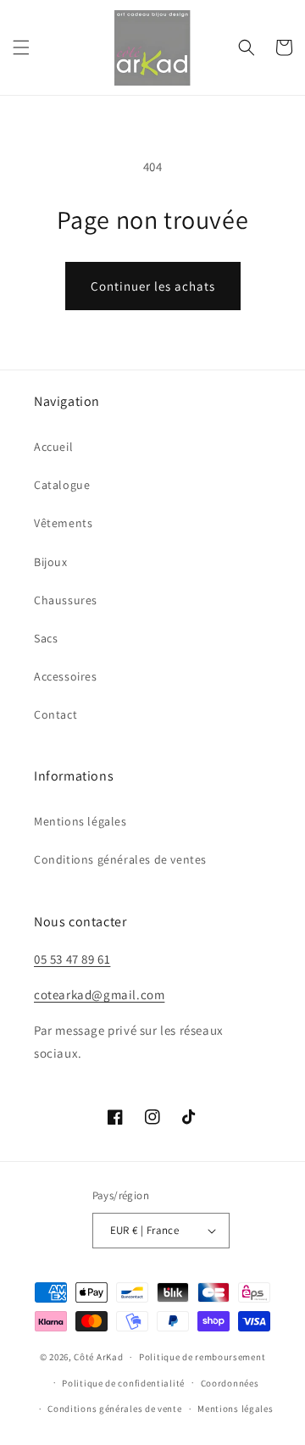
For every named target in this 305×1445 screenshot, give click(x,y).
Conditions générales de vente (114, 1408)
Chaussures (65, 600)
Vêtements (63, 523)
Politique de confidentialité (123, 1383)
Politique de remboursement (202, 1357)
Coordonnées (230, 1383)
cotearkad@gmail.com (99, 994)
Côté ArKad (98, 1357)
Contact (55, 714)
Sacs (46, 638)
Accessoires (65, 676)
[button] (21, 47)
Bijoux (51, 562)
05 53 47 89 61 (72, 959)
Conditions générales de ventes (120, 859)
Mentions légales (80, 821)
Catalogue (62, 484)
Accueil (53, 446)
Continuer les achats (153, 286)
